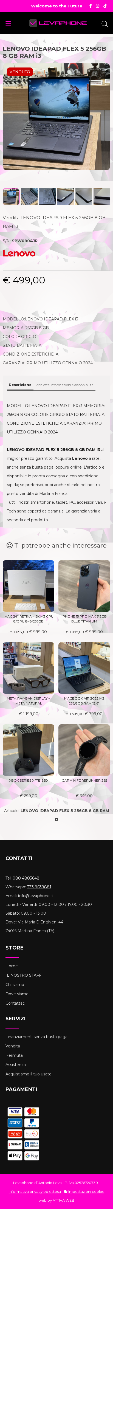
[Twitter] (105, 6)
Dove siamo (17, 993)
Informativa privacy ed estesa (35, 1191)
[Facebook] (90, 6)
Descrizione (20, 385)
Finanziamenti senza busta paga (36, 1036)
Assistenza (15, 1064)
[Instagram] (97, 6)
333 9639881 (39, 886)
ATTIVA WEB (63, 1200)
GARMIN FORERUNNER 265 (84, 780)
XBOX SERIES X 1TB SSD (28, 780)
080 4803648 (26, 878)
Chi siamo (14, 984)
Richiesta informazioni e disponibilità (64, 385)
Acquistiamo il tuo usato (28, 1074)
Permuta (14, 1055)
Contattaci (15, 1003)
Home (11, 965)
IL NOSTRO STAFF (23, 975)
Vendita (12, 1046)
